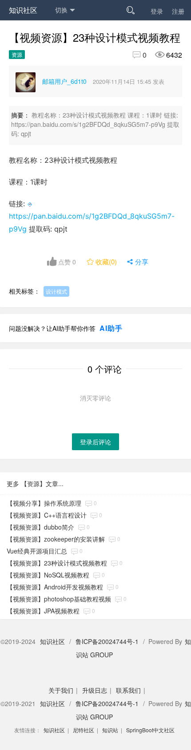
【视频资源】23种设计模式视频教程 (57, 562)
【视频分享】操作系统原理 (44, 503)
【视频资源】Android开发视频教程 (55, 586)
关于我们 (60, 690)
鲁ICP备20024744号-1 (107, 641)
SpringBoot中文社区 (150, 730)
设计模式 (56, 291)
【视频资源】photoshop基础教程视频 (59, 598)
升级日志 (94, 690)
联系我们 (128, 690)
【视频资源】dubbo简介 (40, 526)
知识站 (110, 730)
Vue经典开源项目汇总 (37, 550)
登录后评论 (95, 441)
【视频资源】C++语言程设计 (47, 514)
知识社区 (23, 10)
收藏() (103, 261)
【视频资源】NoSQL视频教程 (48, 574)
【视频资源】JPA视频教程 (43, 610)
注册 (178, 11)
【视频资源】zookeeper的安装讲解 (56, 538)
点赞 (66, 261)
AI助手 (111, 328)
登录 (157, 11)
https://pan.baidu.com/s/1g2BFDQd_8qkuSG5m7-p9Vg (92, 222)
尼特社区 (83, 730)
